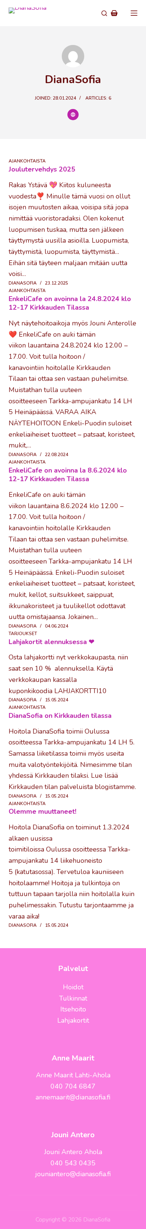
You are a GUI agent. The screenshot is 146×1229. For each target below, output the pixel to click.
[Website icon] (73, 114)
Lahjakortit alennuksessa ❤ (51, 641)
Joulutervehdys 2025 (42, 169)
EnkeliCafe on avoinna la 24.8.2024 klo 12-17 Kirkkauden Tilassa (70, 303)
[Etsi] (104, 13)
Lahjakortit (73, 1020)
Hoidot (73, 987)
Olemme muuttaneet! (42, 811)
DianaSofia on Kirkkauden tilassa (60, 715)
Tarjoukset (23, 634)
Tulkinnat (73, 998)
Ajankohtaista (27, 161)
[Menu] (134, 13)
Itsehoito (73, 1009)
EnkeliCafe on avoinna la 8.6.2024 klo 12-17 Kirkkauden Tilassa (68, 474)
